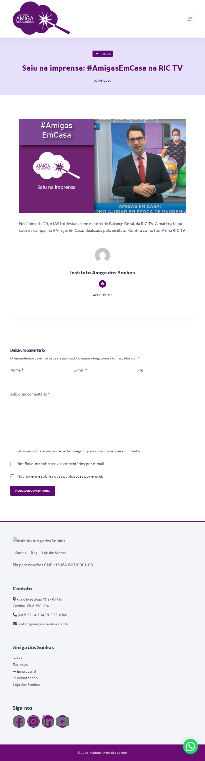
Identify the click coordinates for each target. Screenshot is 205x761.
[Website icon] (102, 284)
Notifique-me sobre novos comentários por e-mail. (61, 463)
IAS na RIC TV (172, 230)
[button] (190, 746)
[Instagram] (33, 721)
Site (139, 370)
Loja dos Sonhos (54, 553)
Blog (34, 553)
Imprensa (102, 53)
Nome (16, 370)
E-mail (80, 370)
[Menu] (190, 19)
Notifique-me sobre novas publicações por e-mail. (60, 476)
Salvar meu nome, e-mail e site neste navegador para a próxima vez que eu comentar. (78, 451)
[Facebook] (19, 721)
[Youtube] (62, 721)
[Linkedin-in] (48, 721)
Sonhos (20, 553)
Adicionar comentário (30, 394)
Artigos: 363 (102, 295)
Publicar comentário (32, 490)
